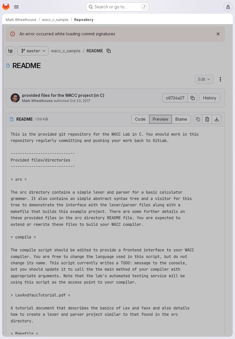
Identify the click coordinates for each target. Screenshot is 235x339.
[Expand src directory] (10, 53)
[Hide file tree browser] (10, 32)
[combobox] (47, 43)
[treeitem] (47, 53)
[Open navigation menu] (16, 6)
